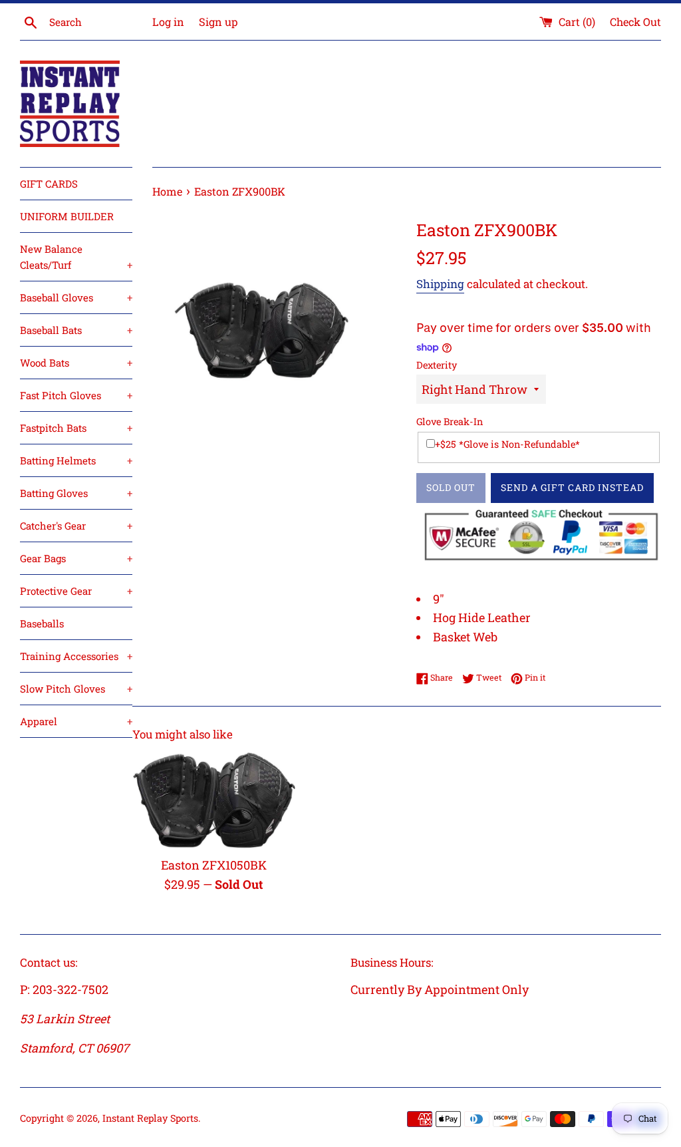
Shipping (440, 283)
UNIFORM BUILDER (67, 216)
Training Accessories (76, 656)
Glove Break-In (449, 421)
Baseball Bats (76, 330)
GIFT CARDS (49, 183)
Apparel (76, 721)
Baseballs (42, 623)
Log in (168, 22)
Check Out (635, 22)
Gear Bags (76, 558)
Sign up (218, 22)
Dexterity (436, 365)
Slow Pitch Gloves (76, 688)
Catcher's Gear (76, 525)
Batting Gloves (76, 493)
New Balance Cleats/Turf (76, 256)
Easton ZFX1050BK (214, 865)
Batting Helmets (76, 460)
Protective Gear (76, 590)
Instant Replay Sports (150, 1118)
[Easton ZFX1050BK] (213, 801)
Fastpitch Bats (76, 427)
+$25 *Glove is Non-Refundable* (507, 444)
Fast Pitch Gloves (76, 395)
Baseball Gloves (76, 297)
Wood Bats (76, 362)
